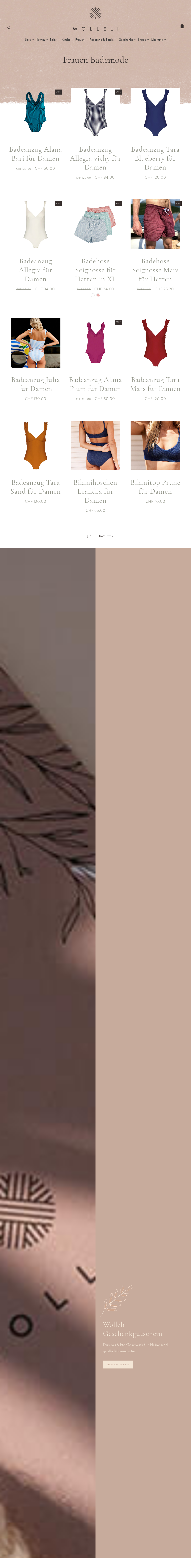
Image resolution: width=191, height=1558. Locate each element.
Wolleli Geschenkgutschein (132, 1329)
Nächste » (106, 536)
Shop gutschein (118, 1364)
